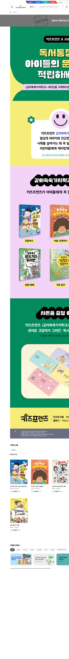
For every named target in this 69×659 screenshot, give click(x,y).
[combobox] (32, 7)
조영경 (11, 488)
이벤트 (14, 12)
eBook (38, 2)
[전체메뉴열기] (12, 7)
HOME (10, 12)
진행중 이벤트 (15, 545)
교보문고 (30, 2)
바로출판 (60, 2)
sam (45, 2)
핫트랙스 (53, 2)
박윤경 (32, 488)
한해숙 (11, 527)
